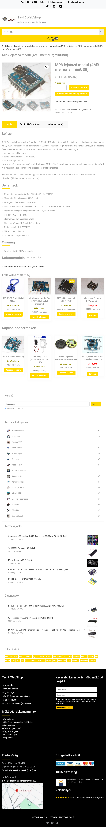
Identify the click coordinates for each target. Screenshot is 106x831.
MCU (70, 657)
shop (27, 660)
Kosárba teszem (79, 87)
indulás (28, 657)
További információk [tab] (30, 124)
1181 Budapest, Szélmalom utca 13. (19, 781)
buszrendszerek (11, 657)
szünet (48, 660)
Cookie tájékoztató (12, 728)
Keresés (96, 404)
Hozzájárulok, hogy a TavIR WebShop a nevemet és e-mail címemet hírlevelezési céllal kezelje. (76, 701)
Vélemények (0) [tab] (55, 124)
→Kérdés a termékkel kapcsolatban (71, 101)
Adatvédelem (10, 725)
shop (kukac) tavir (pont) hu (22, 770)
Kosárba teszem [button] (13, 314)
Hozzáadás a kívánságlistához (72, 93)
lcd (65, 657)
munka (83, 657)
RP (22, 660)
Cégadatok (9, 719)
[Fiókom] (48, 38)
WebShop (84, 660)
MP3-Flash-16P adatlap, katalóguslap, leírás (24, 266)
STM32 (33, 660)
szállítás (41, 660)
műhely (90, 657)
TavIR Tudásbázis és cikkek (17, 696)
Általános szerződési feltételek (18, 722)
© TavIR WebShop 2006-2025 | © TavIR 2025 (53, 817)
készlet (49, 657)
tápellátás (62, 660)
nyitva (7, 660)
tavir (54, 660)
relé (18, 660)
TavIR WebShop (29, 17)
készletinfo (57, 657)
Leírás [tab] (9, 124)
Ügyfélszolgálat (11, 731)
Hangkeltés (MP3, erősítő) (79, 110)
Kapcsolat (9, 685)
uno (69, 660)
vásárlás (75, 660)
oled (13, 660)
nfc (96, 657)
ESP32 (21, 657)
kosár (42, 657)
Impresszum (10, 700)
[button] (46, 67)
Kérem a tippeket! (64, 707)
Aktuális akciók (11, 689)
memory (76, 657)
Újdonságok (10, 692)
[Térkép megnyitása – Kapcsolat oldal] (26, 796)
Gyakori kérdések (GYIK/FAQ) (18, 703)
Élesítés (93, 660)
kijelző (35, 657)
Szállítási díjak (10, 734)
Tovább (92, 315)
